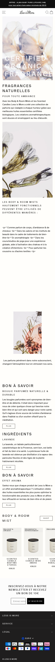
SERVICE (7, 623)
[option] (27, 4)
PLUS (8, 426)
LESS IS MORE (10, 615)
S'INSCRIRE (35, 601)
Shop (46, 518)
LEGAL (6, 632)
